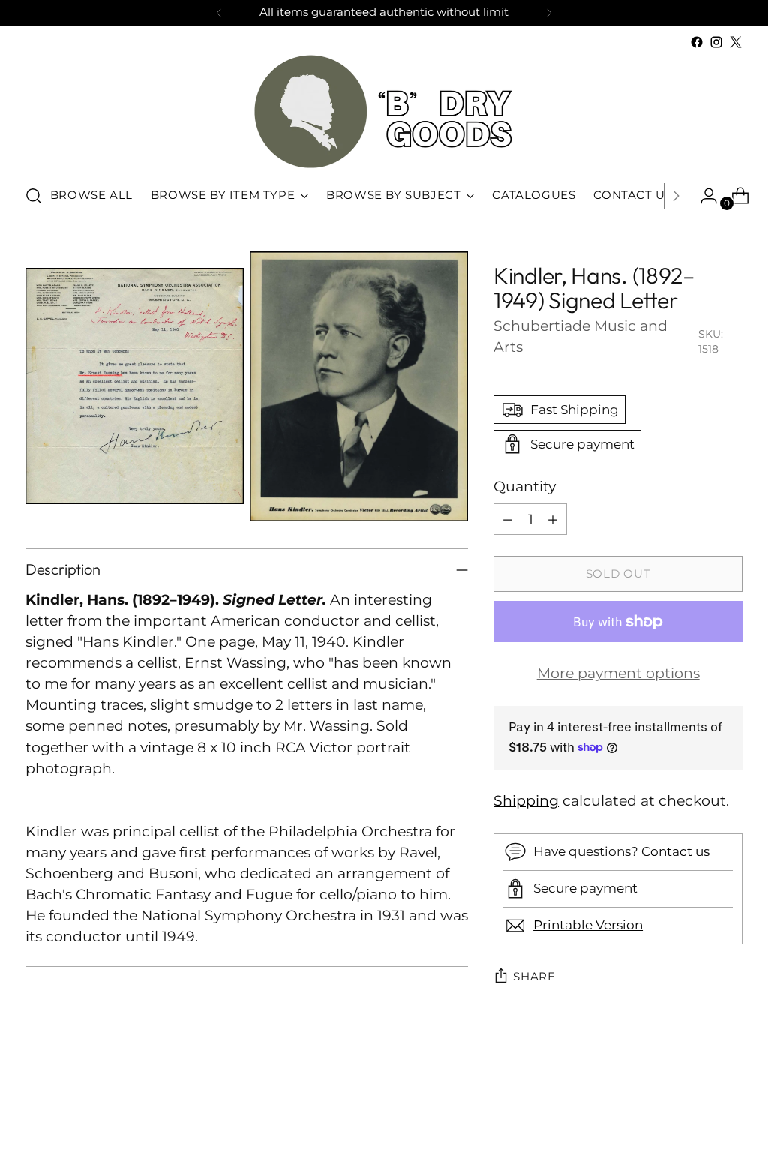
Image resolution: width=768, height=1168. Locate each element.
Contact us (675, 851)
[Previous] (219, 13)
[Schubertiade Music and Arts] (384, 111)
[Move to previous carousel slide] (695, 1117)
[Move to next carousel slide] (729, 1116)
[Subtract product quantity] (507, 519)
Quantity (525, 486)
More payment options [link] (618, 673)
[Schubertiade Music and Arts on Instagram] (716, 42)
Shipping (526, 800)
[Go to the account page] (703, 196)
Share (534, 976)
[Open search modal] (34, 196)
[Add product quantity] (552, 519)
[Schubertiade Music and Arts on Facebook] (697, 42)
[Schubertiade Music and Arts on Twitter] (735, 42)
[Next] (549, 13)
